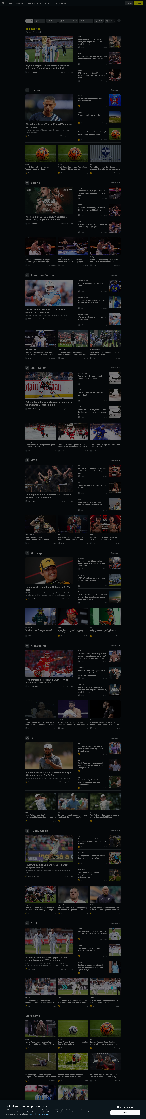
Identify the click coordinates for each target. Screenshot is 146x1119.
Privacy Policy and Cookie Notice (39, 1114)
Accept (125, 1112)
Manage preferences (125, 1107)
